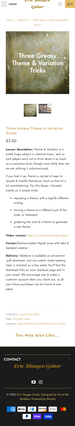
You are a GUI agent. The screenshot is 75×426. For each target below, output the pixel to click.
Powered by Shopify (44, 399)
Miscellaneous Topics (46, 323)
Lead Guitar (26, 314)
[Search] (60, 4)
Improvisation (25, 323)
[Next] (66, 67)
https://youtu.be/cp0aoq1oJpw (48, 235)
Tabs (37, 314)
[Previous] (9, 67)
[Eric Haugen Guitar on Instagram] (41, 382)
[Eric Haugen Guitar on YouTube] (34, 382)
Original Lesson (22, 319)
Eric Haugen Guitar (37, 4)
